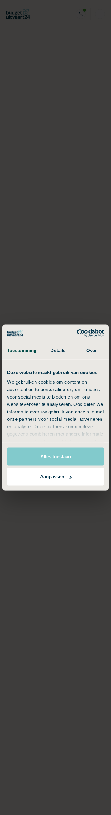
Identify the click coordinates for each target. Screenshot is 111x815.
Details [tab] (57, 350)
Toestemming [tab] (21, 350)
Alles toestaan (55, 456)
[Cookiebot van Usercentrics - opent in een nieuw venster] (78, 333)
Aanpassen (52, 476)
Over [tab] (91, 350)
